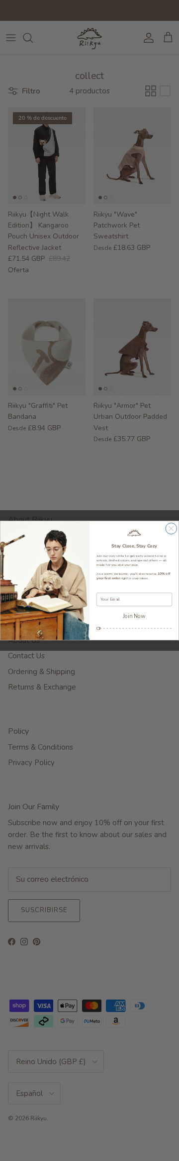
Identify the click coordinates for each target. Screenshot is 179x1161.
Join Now (134, 615)
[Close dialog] (171, 529)
